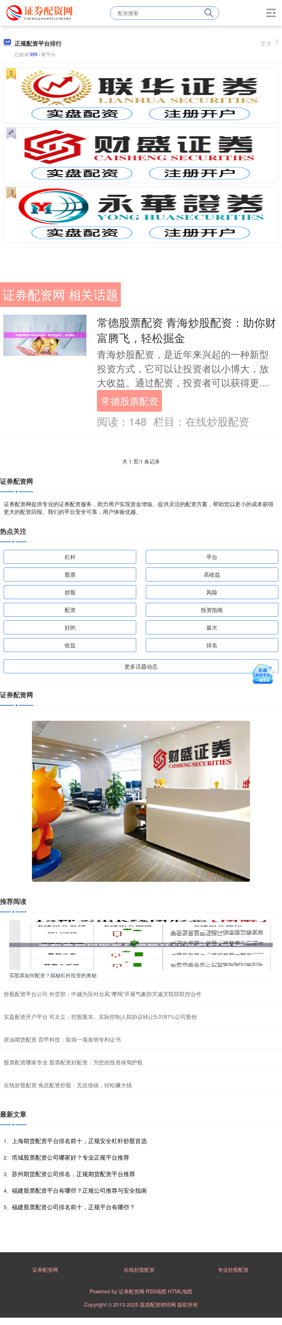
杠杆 (70, 557)
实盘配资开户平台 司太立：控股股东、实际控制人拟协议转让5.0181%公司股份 (100, 1016)
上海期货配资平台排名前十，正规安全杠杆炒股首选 (79, 1140)
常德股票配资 (129, 400)
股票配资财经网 (158, 1304)
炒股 (70, 592)
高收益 (212, 574)
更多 (266, 43)
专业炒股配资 (233, 1269)
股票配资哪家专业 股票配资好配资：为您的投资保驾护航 (73, 1062)
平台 (211, 557)
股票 (70, 574)
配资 (70, 609)
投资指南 (212, 609)
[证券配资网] (41, 12)
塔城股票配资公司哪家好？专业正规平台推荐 (70, 1157)
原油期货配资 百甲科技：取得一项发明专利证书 (62, 1039)
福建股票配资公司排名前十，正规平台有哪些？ (73, 1207)
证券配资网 (45, 1269)
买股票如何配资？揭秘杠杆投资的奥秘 (53, 975)
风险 (211, 592)
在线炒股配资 (139, 1269)
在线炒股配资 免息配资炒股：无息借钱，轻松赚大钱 (68, 1085)
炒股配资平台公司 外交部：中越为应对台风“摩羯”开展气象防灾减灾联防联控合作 (103, 994)
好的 (70, 627)
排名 (211, 645)
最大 (211, 627)
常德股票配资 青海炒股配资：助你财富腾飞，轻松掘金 (186, 329)
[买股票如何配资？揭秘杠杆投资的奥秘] (141, 944)
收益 (70, 645)
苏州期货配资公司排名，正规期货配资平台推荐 (73, 1174)
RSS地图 (156, 1291)
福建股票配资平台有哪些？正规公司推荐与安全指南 (79, 1190)
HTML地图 (180, 1291)
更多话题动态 (141, 666)
